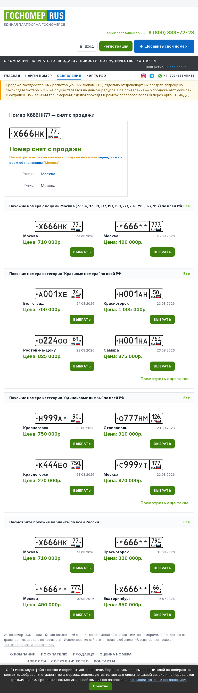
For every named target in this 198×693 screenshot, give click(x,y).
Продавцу (68, 61)
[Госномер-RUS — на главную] (34, 15)
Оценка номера (116, 654)
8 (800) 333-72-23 (171, 32)
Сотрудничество (117, 61)
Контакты (146, 61)
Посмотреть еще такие (165, 378)
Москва (48, 174)
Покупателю (42, 61)
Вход (89, 46)
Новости (88, 61)
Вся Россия (176, 67)
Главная (12, 76)
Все (186, 206)
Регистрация (115, 46)
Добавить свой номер (166, 46)
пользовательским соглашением (29, 645)
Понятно (100, 686)
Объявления (69, 76)
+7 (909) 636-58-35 (178, 75)
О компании (16, 61)
